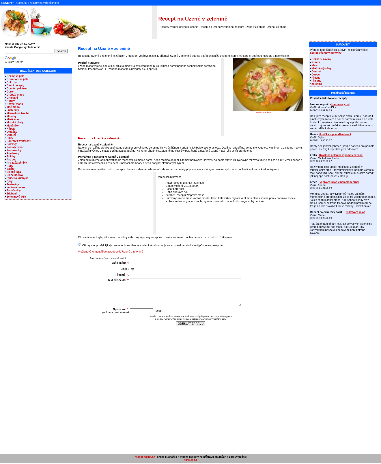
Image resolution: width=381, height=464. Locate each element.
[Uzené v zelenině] (268, 110)
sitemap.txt (190, 460)
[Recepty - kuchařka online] (44, 37)
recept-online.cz (145, 456)
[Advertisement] (115, 105)
